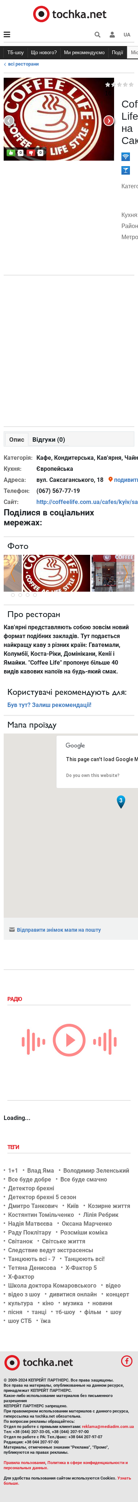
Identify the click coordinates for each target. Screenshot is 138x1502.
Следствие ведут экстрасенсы (50, 1250)
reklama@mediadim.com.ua (108, 1426)
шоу (115, 1312)
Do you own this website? (93, 775)
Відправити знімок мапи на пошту (59, 930)
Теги (14, 1147)
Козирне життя (109, 1205)
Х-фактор (21, 1276)
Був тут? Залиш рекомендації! (49, 704)
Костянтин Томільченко (41, 1214)
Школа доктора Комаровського (52, 1285)
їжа (46, 1320)
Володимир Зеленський (96, 1170)
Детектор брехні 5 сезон (42, 1197)
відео (113, 1285)
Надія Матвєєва (30, 1223)
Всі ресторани (23, 64)
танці (39, 1312)
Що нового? (44, 52)
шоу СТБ (20, 1320)
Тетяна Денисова (32, 1267)
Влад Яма (40, 1170)
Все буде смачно (83, 1179)
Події (117, 52)
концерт (117, 1294)
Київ (73, 1205)
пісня (15, 1312)
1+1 (13, 1170)
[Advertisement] (69, 349)
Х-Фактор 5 (81, 1267)
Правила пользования (24, 1462)
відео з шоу (24, 1294)
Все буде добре (29, 1179)
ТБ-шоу (15, 52)
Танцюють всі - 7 (31, 1259)
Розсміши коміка (84, 1232)
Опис (16, 439)
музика (73, 1303)
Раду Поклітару (29, 1232)
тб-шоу (65, 1312)
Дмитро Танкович (33, 1205)
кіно (48, 1303)
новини (102, 1303)
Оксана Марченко (87, 1223)
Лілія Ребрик (100, 1214)
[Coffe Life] (56, 572)
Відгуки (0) (48, 439)
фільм (92, 1312)
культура (20, 1303)
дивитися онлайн (73, 1294)
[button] (112, 35)
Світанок (20, 1241)
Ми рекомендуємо (84, 52)
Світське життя (63, 1241)
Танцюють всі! (84, 1259)
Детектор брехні (31, 1188)
